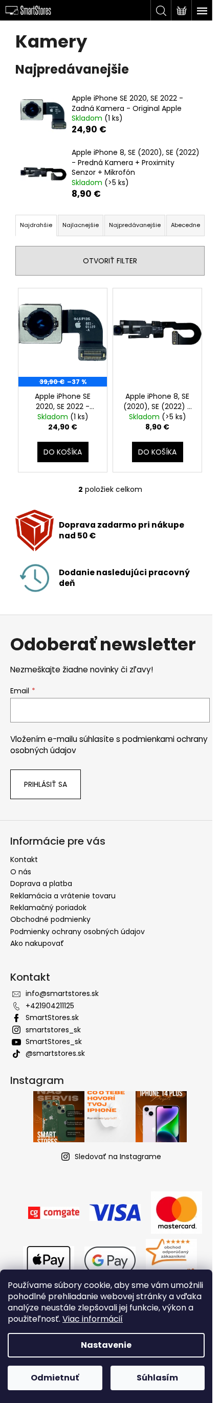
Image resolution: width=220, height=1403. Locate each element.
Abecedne (185, 225)
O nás (20, 872)
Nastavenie (106, 1345)
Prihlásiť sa (45, 784)
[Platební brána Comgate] (53, 1212)
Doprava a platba (41, 883)
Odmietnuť (55, 1378)
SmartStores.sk (52, 1017)
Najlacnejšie (80, 225)
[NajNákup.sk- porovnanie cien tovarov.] (171, 1259)
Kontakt (24, 859)
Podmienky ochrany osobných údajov (77, 931)
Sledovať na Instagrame (118, 1156)
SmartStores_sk (54, 1041)
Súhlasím (157, 1378)
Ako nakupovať (37, 943)
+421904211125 (50, 1006)
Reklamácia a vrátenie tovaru (63, 896)
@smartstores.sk (55, 1053)
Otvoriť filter (110, 261)
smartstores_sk (53, 1030)
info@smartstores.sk (62, 993)
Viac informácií (92, 1319)
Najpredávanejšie (135, 225)
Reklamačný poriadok (48, 907)
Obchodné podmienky (50, 919)
